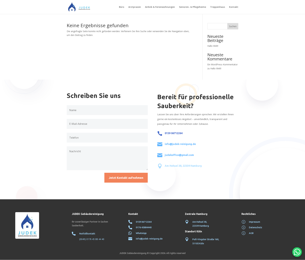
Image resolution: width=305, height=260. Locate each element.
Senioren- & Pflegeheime (192, 7)
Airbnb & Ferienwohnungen (160, 7)
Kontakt (233, 7)
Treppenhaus (217, 7)
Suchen (233, 26)
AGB (251, 233)
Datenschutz (255, 227)
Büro (121, 7)
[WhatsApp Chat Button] (297, 252)
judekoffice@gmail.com (179, 155)
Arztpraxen (134, 7)
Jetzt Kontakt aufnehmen (126, 177)
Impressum (254, 222)
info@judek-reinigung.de (180, 144)
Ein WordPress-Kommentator (222, 64)
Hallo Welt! (212, 45)
